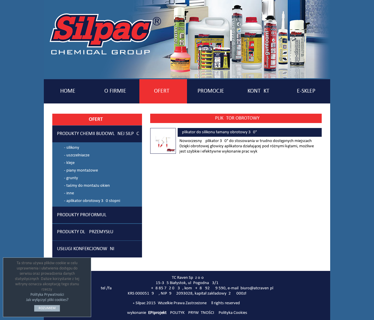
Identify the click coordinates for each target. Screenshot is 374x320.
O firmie (115, 91)
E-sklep (306, 91)
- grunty (71, 178)
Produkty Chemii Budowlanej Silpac (98, 134)
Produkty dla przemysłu (85, 232)
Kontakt (258, 91)
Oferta (163, 91)
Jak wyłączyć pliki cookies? (47, 300)
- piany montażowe (81, 170)
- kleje (69, 163)
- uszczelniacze (76, 155)
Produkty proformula (83, 215)
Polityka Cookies (233, 313)
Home (67, 91)
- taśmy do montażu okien (87, 186)
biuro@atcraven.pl (256, 288)
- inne (69, 193)
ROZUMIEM (47, 308)
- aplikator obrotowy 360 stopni (92, 201)
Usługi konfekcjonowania (87, 249)
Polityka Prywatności (47, 295)
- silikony (71, 148)
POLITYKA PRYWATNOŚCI (192, 313)
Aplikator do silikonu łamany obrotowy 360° (218, 132)
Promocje (211, 91)
